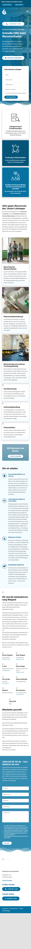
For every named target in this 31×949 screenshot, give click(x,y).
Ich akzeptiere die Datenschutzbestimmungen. (16, 93)
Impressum (5, 908)
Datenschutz (14, 908)
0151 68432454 (5, 670)
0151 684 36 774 (20, 694)
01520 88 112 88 (15, 24)
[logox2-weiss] (4, 8)
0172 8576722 (5, 683)
